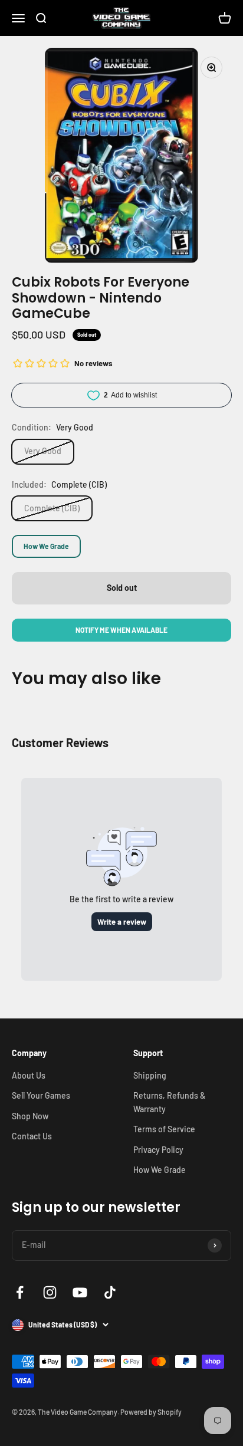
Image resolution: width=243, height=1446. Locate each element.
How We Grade (46, 546)
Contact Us (32, 1136)
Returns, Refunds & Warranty (169, 1101)
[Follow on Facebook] (20, 1292)
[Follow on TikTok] (110, 1292)
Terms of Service (164, 1129)
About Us (28, 1075)
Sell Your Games (41, 1095)
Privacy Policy (158, 1150)
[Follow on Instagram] (50, 1292)
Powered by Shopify (151, 1412)
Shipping (149, 1075)
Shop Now (30, 1116)
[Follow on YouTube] (80, 1292)
